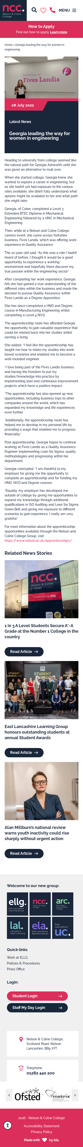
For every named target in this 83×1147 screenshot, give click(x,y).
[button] (43, 10)
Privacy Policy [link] (41, 1132)
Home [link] (8, 45)
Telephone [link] (34, 1068)
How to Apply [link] (41, 26)
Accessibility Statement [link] (41, 1126)
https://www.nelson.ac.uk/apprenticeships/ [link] (38, 540)
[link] (13, 10)
